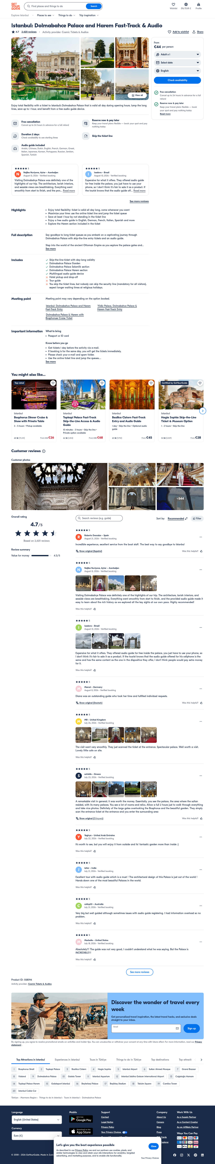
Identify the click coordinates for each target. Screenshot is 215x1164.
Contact (105, 1117)
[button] (24, 32)
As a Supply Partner (186, 1117)
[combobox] (55, 6)
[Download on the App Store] (81, 1131)
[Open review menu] (201, 537)
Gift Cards (162, 1137)
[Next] (202, 410)
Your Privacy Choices (111, 1132)
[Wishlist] (173, 4)
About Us (161, 1117)
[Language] (186, 4)
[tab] (30, 1059)
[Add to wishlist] (53, 383)
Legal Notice (107, 1122)
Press (159, 1132)
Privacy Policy (107, 1127)
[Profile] (198, 4)
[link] (34, 410)
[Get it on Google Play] (81, 1119)
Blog (159, 1127)
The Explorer (163, 1142)
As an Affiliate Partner (187, 1127)
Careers (160, 1122)
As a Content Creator (187, 1122)
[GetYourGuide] (15, 6)
